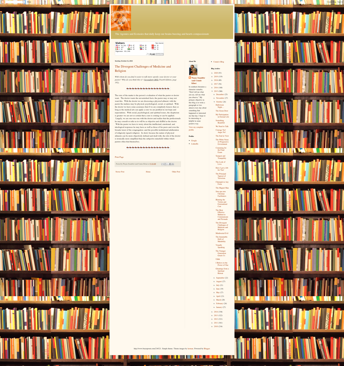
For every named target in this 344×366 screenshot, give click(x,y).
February (220, 303)
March (219, 299)
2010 (216, 326)
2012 (216, 319)
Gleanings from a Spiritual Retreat (222, 270)
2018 (216, 80)
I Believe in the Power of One (222, 263)
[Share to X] (167, 164)
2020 (216, 73)
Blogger (207, 348)
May (218, 292)
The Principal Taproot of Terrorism (221, 176)
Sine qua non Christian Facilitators (221, 193)
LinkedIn (194, 143)
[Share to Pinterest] (172, 164)
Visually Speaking (220, 246)
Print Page (119, 157)
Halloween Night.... (220, 106)
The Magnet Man (222, 187)
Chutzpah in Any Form (222, 183)
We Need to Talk (222, 126)
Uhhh (218, 259)
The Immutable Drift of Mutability (221, 239)
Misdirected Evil (222, 233)
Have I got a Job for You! (222, 168)
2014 (216, 311)
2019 (216, 76)
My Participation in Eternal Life (222, 115)
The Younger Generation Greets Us (221, 253)
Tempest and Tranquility (221, 157)
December (220, 94)
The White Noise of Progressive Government (222, 141)
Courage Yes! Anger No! (221, 131)
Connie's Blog (218, 61)
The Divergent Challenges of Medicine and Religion (222, 226)
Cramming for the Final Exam (221, 150)
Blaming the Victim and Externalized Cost (221, 203)
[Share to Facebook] (170, 164)
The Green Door (222, 110)
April (218, 296)
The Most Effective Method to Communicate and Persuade (222, 214)
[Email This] (162, 164)
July (218, 285)
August (219, 281)
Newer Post (120, 171)
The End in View (222, 136)
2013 (216, 315)
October (219, 101)
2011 (216, 322)
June (218, 288)
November (220, 98)
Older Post (176, 171)
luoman (190, 348)
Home (148, 171)
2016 (216, 87)
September (220, 277)
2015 (216, 91)
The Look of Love (220, 163)
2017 (216, 84)
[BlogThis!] (165, 164)
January (219, 307)
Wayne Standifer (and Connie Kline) (198, 80)
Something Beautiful (220, 121)
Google (194, 140)
